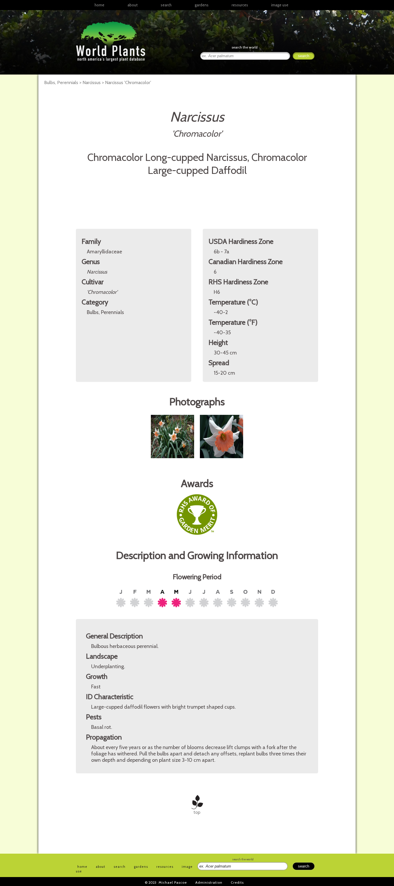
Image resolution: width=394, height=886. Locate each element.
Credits (237, 882)
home (99, 5)
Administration (208, 882)
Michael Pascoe (173, 882)
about (132, 5)
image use (279, 5)
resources (164, 867)
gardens (202, 5)
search (166, 5)
